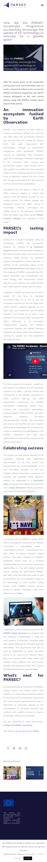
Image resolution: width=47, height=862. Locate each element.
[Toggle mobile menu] (42, 5)
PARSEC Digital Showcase (15, 633)
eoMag (36, 731)
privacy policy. (29, 854)
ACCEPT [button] (28, 858)
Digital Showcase (17, 488)
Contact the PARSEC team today (17, 725)
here (20, 593)
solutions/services (17, 268)
